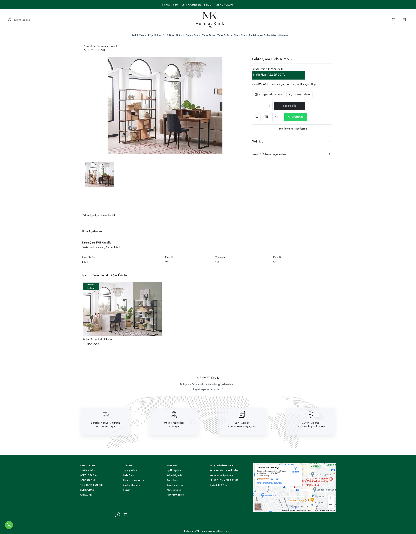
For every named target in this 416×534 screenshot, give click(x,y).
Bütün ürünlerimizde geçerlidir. (242, 426)
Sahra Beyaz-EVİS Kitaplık (97, 339)
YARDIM (127, 465)
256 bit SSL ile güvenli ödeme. (310, 426)
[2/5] (88, 203)
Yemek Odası (192, 35)
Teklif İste (257, 141)
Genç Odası (240, 35)
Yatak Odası (208, 35)
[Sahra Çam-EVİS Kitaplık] (165, 105)
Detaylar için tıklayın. (105, 426)
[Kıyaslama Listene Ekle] (266, 117)
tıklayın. (314, 84)
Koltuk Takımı (139, 35)
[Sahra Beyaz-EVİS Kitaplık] (122, 309)
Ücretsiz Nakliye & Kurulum (105, 423)
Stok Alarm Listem (175, 485)
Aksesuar (283, 35)
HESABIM (172, 465)
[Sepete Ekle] (289, 106)
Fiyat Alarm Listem (175, 495)
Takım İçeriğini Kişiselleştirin (292, 128)
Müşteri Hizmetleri (174, 423)
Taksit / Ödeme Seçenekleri (269, 154)
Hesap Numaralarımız (134, 480)
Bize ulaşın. (174, 426)
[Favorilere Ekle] (276, 117)
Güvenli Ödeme (310, 423)
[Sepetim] (404, 19)
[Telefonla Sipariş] (256, 117)
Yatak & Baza (224, 35)
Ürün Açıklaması (92, 231)
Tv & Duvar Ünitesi (173, 35)
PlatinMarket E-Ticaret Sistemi (199, 531)
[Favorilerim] (393, 20)
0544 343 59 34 (218, 485)
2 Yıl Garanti (242, 423)
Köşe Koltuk (154, 35)
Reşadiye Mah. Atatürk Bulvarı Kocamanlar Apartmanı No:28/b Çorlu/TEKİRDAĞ (225, 475)
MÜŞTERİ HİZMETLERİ (222, 465)
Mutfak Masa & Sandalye (263, 35)
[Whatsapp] (9, 525)
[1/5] (86, 203)
